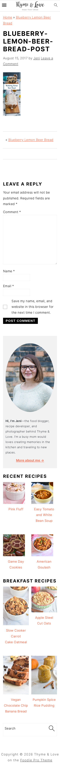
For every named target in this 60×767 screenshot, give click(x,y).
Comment (12, 212)
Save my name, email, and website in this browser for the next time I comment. (33, 306)
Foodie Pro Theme (36, 760)
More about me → (30, 460)
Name (9, 271)
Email (8, 286)
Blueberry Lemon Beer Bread (30, 140)
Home (7, 17)
